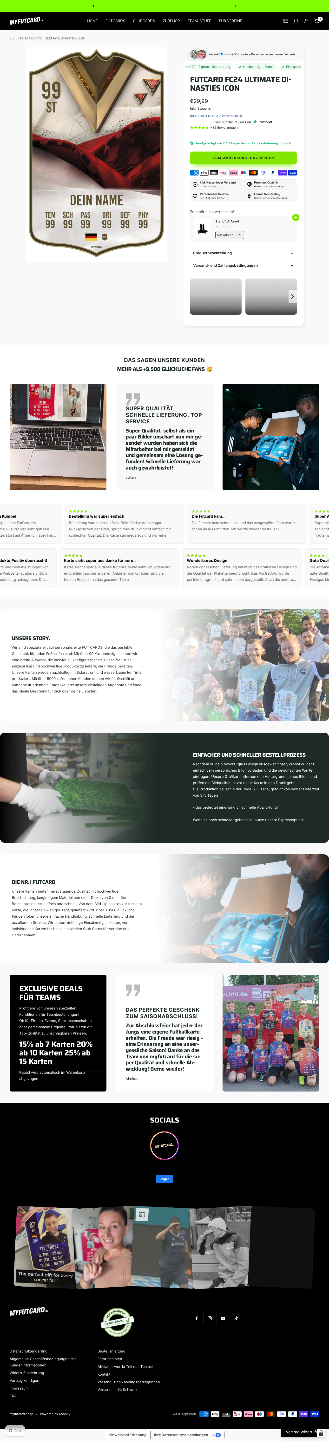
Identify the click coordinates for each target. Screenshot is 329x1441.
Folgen (165, 1179)
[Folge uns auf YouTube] (223, 1318)
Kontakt (104, 1374)
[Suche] (296, 21)
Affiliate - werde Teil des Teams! (125, 1366)
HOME (92, 21)
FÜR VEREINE (230, 21)
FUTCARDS (115, 21)
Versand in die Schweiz (117, 1389)
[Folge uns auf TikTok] (236, 1318)
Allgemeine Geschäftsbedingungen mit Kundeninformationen (43, 1362)
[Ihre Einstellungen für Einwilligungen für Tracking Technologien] (321, 1433)
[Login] (306, 21)
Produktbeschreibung (212, 253)
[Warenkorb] (316, 21)
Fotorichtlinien (110, 1359)
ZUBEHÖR (171, 21)
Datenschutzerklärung (28, 1351)
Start (13, 38)
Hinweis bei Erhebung (128, 1435)
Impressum (19, 1388)
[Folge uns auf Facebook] (196, 1318)
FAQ (13, 1396)
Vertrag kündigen (24, 1380)
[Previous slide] (194, 296)
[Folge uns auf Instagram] (210, 1318)
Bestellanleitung (111, 1351)
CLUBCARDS (144, 21)
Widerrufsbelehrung (27, 1373)
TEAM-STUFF (199, 21)
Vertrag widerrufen (303, 1431)
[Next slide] (293, 296)
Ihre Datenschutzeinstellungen (181, 1435)
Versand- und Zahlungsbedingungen (225, 265)
